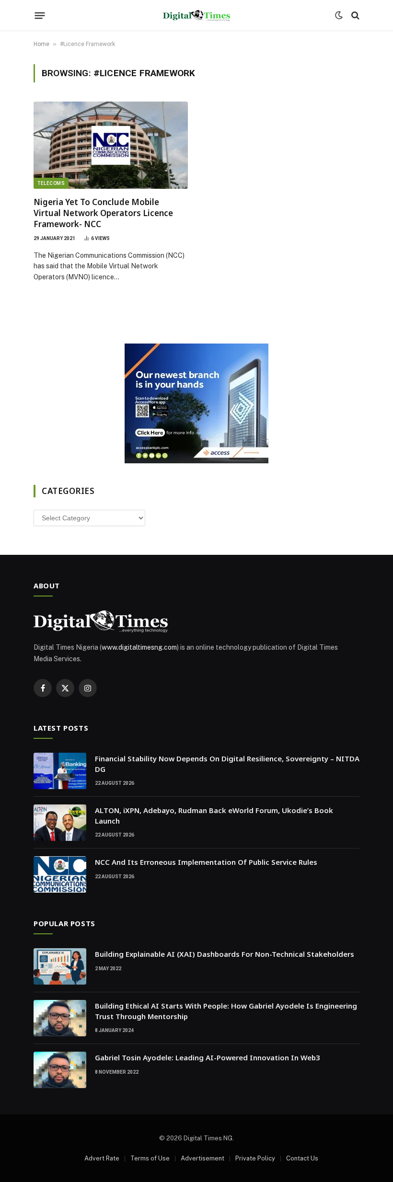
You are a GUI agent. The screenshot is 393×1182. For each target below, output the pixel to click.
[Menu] (40, 15)
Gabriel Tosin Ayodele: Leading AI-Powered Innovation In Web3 (207, 1057)
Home (41, 44)
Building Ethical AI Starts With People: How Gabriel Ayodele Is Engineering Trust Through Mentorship (226, 1011)
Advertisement (202, 1158)
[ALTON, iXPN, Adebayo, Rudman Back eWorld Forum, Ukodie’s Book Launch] (60, 822)
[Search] (354, 15)
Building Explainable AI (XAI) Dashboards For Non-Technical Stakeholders (224, 954)
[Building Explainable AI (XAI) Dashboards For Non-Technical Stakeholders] (60, 966)
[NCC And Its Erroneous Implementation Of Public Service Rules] (60, 874)
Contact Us (302, 1158)
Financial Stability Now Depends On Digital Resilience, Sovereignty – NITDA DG (227, 763)
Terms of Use (150, 1158)
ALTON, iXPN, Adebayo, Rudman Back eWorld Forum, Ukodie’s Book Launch (214, 815)
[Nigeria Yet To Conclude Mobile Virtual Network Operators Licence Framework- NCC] (111, 145)
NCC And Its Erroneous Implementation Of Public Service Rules (206, 862)
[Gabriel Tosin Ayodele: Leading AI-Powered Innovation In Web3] (60, 1070)
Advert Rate (101, 1158)
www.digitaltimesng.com (139, 647)
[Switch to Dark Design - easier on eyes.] (339, 15)
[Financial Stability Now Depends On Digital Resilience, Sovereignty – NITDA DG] (60, 771)
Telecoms (51, 183)
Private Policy (255, 1158)
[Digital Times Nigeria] (196, 15)
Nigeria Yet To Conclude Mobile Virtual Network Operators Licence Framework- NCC (103, 213)
